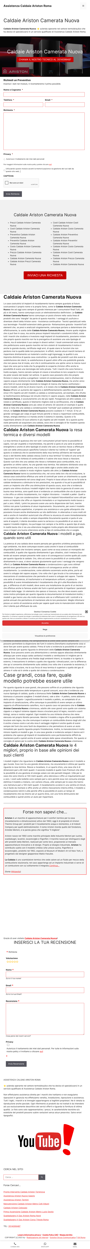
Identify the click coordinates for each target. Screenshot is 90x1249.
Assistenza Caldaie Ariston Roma (28, 6)
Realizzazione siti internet (37, 1237)
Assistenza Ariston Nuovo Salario (19, 1196)
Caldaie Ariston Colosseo (15, 1208)
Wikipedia (15, 871)
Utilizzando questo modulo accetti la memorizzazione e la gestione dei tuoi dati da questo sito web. (40, 170)
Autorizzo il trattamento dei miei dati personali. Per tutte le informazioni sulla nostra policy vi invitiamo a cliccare (43, 1050)
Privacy (8, 154)
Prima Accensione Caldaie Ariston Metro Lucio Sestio (29, 1212)
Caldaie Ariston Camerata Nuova (41, 938)
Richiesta (9, 110)
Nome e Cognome (13, 90)
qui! (50, 164)
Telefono (9, 100)
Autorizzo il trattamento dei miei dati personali (25, 159)
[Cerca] (42, 1177)
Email (48, 100)
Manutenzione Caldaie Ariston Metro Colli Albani (26, 1204)
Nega (45, 629)
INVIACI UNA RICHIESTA (45, 275)
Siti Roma (81, 1237)
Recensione (11, 1001)
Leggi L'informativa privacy (29, 1235)
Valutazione (12, 958)
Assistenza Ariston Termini (16, 1200)
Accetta (45, 623)
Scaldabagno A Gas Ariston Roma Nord (22, 1216)
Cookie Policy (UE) (50, 1235)
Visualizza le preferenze (45, 636)
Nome (9, 970)
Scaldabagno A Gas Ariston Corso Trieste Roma (26, 1220)
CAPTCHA (9, 176)
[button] (86, 612)
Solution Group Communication (63, 1237)
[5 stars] (17, 962)
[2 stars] (10, 962)
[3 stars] (12, 962)
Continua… (54, 866)
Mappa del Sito (66, 1235)
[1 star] (8, 962)
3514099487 (14, 1226)
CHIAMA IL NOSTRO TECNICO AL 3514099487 (45, 59)
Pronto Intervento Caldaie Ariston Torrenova (24, 1192)
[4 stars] (15, 962)
